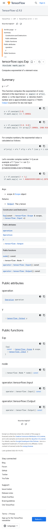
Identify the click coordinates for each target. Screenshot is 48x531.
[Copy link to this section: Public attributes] (26, 283)
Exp (4, 215)
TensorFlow (6, 19)
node (5, 256)
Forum (4, 467)
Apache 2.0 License (39, 439)
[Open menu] (3, 3)
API (14, 19)
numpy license (28, 446)
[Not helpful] (21, 24)
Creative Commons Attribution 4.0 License (30, 436)
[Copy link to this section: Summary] (16, 80)
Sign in (42, 3)
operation (7, 230)
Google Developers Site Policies (27, 441)
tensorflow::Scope (24, 215)
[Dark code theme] (40, 108)
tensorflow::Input (13, 218)
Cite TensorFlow (8, 505)
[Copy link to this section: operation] (15, 291)
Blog (3, 463)
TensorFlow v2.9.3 (12, 10)
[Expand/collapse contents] (15, 29)
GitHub (4, 471)
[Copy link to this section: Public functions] (25, 330)
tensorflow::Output (14, 243)
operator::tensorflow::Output (17, 271)
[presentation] (5, 86)
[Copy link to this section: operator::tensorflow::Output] (37, 401)
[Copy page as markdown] (39, 62)
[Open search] (36, 2)
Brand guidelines (8, 501)
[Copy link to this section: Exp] (8, 338)
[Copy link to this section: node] (10, 364)
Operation (7, 235)
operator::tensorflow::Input (17, 265)
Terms (4, 514)
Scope (17, 194)
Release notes (7, 493)
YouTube (5, 478)
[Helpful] (17, 24)
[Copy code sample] (44, 108)
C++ (36, 19)
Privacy (12, 514)
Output (5, 103)
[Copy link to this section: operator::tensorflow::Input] (35, 382)
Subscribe (39, 519)
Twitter (5, 475)
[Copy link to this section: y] (5, 309)
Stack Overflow (8, 497)
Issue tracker (7, 489)
